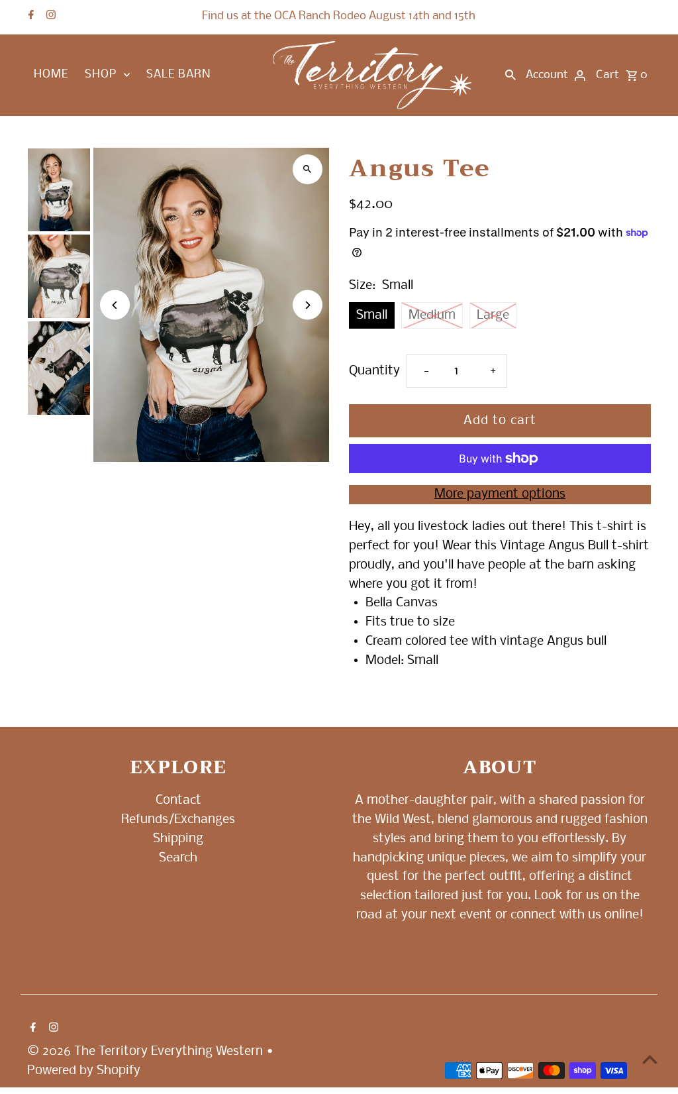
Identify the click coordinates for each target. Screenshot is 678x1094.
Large (493, 315)
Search (178, 858)
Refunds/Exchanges (178, 819)
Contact (178, 800)
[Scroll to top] (650, 1059)
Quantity (374, 371)
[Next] (307, 305)
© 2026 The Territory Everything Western (146, 1051)
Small (371, 315)
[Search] (510, 75)
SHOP (101, 74)
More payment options (499, 494)
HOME (51, 74)
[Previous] (115, 305)
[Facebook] (29, 16)
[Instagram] (49, 16)
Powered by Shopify (83, 1070)
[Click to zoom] (307, 169)
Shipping (178, 839)
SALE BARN (178, 74)
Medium (432, 315)
